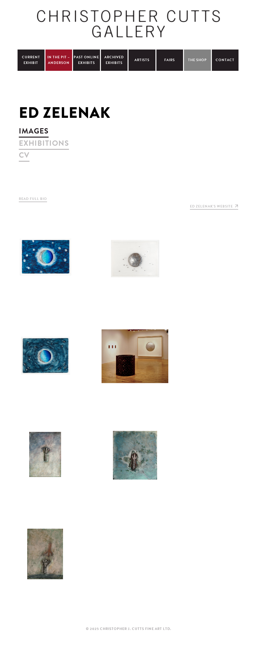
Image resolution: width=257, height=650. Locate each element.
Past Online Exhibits (86, 60)
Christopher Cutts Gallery (128, 24)
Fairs (169, 60)
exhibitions (44, 143)
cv (24, 155)
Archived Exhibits (114, 60)
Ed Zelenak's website (211, 206)
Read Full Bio (33, 199)
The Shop (197, 60)
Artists (141, 60)
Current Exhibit (31, 60)
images (34, 131)
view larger (45, 262)
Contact (225, 60)
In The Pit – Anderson (58, 60)
